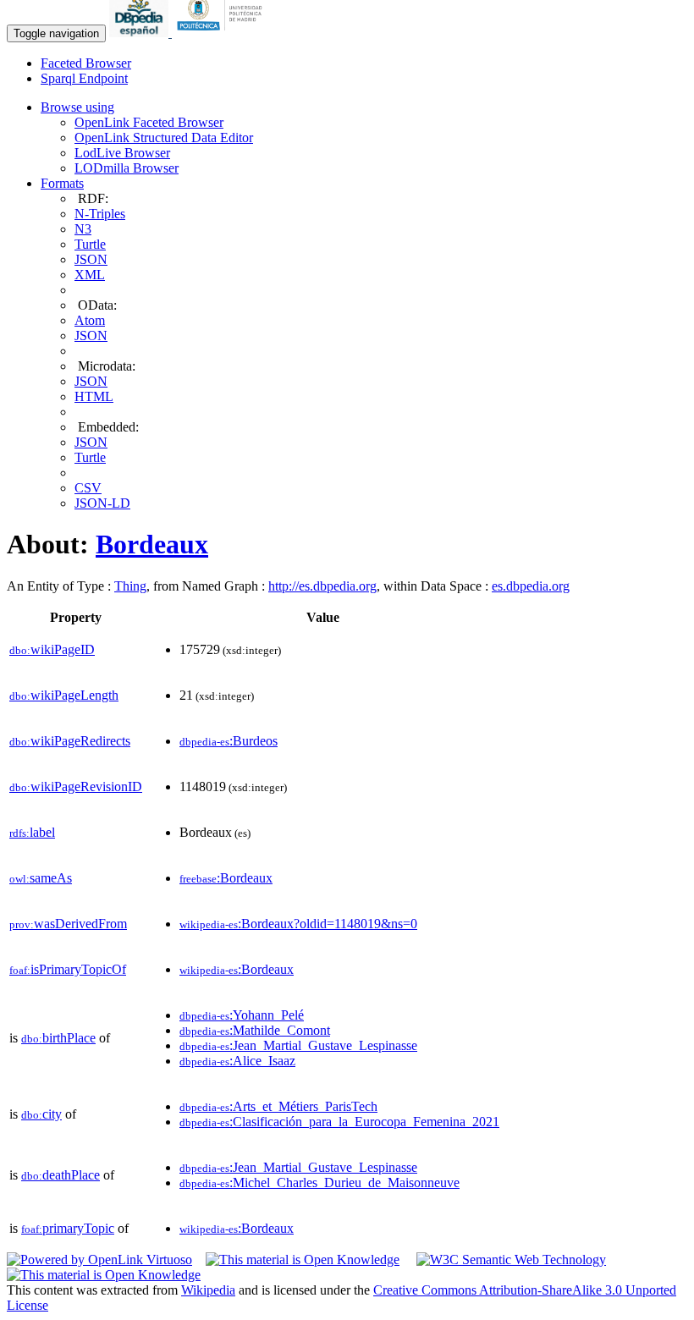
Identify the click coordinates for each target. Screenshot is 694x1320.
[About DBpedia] (140, 32)
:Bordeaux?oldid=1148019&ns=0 (298, 923)
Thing (130, 586)
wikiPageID (52, 649)
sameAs (40, 878)
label (32, 832)
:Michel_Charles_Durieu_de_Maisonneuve (319, 1182)
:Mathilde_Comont (254, 1030)
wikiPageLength (63, 695)
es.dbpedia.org (531, 586)
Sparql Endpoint (84, 78)
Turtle (90, 244)
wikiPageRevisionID (75, 786)
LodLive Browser (122, 153)
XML (89, 274)
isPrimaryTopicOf (67, 969)
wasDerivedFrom (68, 923)
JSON (90, 259)
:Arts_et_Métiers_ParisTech (278, 1106)
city (41, 1114)
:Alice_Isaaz (237, 1060)
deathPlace (60, 1175)
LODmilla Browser (126, 168)
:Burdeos (228, 741)
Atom (89, 320)
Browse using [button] (77, 107)
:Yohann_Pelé (241, 1015)
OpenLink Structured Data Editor (163, 137)
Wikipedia (208, 1290)
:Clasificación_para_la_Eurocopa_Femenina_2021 (339, 1121)
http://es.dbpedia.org (322, 586)
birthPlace (58, 1038)
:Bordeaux (226, 878)
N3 (82, 229)
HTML (93, 396)
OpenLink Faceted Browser (148, 122)
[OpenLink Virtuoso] (99, 1259)
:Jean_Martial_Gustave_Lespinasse (298, 1045)
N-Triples (99, 213)
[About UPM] (222, 32)
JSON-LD (102, 503)
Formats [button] (62, 183)
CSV (88, 488)
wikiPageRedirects (69, 741)
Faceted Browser (86, 63)
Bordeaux (152, 544)
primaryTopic (67, 1228)
